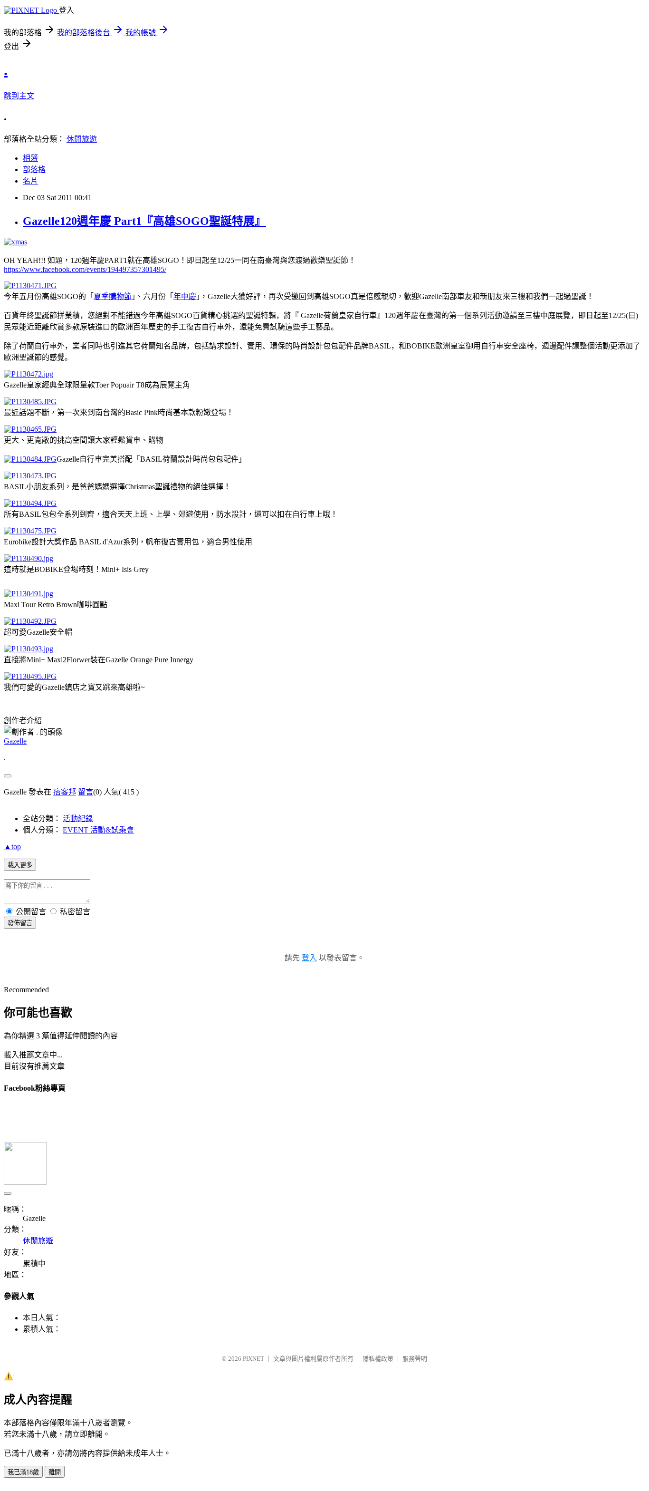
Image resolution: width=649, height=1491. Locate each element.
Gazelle (15, 741)
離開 (54, 1472)
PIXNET (253, 1358)
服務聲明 (414, 1358)
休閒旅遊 (82, 139)
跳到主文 (19, 96)
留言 (85, 792)
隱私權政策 (378, 1358)
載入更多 (20, 865)
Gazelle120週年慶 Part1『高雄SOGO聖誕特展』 (144, 221)
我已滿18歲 (23, 1472)
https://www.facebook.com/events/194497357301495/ (85, 269)
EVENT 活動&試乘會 (98, 830)
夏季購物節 (113, 296)
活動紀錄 (78, 818)
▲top (12, 846)
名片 (30, 181)
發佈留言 (20, 923)
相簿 (30, 158)
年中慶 (184, 296)
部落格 (34, 169)
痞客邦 (64, 792)
